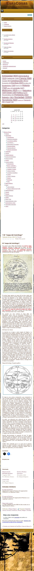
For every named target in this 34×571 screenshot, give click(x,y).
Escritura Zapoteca (8, 39)
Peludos (7, 194)
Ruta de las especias (8, 51)
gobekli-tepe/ (6, 62)
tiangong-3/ (5, 64)
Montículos (9, 179)
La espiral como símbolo (9, 35)
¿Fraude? (9, 102)
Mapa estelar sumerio (7, 503)
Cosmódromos (10, 137)
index (10, 88)
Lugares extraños (9, 162)
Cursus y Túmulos (11, 176)
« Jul (3, 123)
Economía (6, 83)
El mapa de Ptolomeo (9, 43)
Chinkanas (6, 24)
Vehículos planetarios (12, 149)
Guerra (19, 85)
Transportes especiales (10, 204)
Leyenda (18, 88)
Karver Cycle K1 (7, 26)
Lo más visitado (7, 30)
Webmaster (19, 529)
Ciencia (25, 78)
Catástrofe (13, 78)
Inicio (13, 529)
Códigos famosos (9, 155)
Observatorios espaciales (13, 144)
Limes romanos (10, 187)
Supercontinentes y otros (11, 201)
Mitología (19, 90)
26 (15, 120)
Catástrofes (8, 151)
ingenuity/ (5, 68)
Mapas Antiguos (9, 183)
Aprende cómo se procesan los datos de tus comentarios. (16, 521)
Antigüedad (10, 76)
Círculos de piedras (11, 167)
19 (15, 118)
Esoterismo (9, 85)
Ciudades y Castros (11, 169)
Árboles (7, 133)
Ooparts (7, 192)
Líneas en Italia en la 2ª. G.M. (13, 188)
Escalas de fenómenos (10, 156)
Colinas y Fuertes (11, 171)
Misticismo (9, 90)
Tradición (20, 100)
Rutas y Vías (8, 199)
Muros (6, 185)
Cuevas (9, 174)
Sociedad (23, 97)
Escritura (17, 83)
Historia (19, 510)
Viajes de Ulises (7, 47)
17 (11, 118)
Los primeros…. (10, 142)
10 (11, 116)
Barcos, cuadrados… (12, 165)
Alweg (5, 22)
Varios (6, 206)
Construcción (19, 81)
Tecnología (9, 100)
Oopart (11, 93)
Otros (8, 181)
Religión (8, 97)
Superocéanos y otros (10, 202)
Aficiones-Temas (7, 132)
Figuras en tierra (9, 158)
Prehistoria (21, 95)
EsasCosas (17, 3)
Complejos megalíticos (12, 172)
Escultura (27, 83)
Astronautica (8, 135)
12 (15, 116)
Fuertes (7, 160)
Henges (9, 178)
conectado (16, 517)
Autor (16, 529)
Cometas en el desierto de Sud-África (12, 526)
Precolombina (8, 95)
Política (22, 93)
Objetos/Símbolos (9, 190)
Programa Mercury (11, 148)
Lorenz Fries (5, 479)
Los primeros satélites (12, 141)
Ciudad (6, 81)
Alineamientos (10, 163)
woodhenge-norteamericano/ (9, 66)
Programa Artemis (11, 146)
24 (11, 120)
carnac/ (4, 61)
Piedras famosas (9, 195)
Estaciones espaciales (12, 139)
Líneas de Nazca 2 (26, 526)
